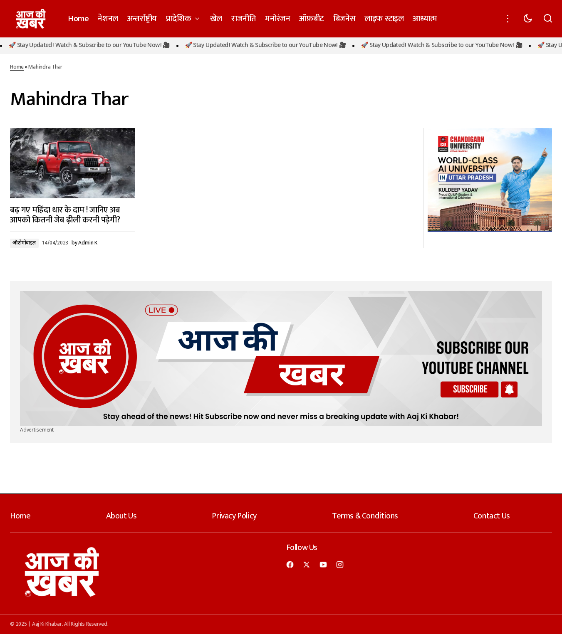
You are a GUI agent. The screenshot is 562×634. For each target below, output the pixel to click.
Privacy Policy (234, 516)
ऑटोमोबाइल (24, 243)
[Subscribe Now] (281, 358)
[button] (508, 18)
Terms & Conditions (365, 516)
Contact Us (491, 516)
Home (17, 67)
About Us (121, 516)
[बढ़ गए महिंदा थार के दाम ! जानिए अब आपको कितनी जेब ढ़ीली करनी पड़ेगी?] (72, 163)
